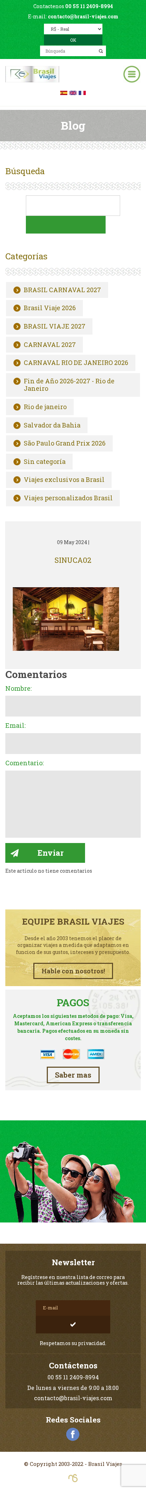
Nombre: (18, 689)
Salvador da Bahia (52, 425)
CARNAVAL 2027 (50, 345)
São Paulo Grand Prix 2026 (65, 443)
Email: (15, 726)
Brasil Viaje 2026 (50, 308)
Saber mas (73, 1074)
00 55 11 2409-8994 (89, 6)
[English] (73, 92)
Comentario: (24, 763)
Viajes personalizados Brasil (68, 498)
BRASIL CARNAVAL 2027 (62, 290)
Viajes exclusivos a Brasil (64, 480)
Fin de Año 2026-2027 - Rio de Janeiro (69, 385)
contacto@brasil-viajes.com (83, 16)
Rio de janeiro (45, 407)
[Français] (82, 92)
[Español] (63, 92)
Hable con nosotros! (73, 971)
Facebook (73, 1434)
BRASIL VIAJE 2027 (54, 326)
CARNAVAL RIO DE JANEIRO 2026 (76, 363)
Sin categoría (45, 462)
